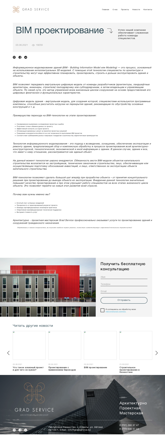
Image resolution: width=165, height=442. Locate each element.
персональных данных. (116, 311)
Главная (105, 10)
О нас (115, 10)
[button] (8, 353)
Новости (136, 10)
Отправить (124, 300)
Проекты (125, 10)
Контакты (148, 10)
